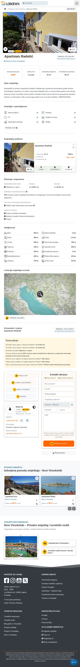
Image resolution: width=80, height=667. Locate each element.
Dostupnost (55, 169)
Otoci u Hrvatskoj (10, 635)
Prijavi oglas (59, 453)
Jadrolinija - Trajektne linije (51, 591)
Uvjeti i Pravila (9, 603)
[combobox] (35, 3)
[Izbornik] (76, 3)
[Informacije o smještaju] (36, 500)
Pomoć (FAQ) (47, 622)
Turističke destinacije (12, 616)
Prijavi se (46, 635)
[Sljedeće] (35, 485)
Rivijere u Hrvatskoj (11, 631)
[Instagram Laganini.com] (12, 580)
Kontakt (44, 615)
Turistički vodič (9, 620)
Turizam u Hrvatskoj (49, 598)
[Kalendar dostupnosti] (36, 503)
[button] (40, 294)
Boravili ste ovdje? (66, 57)
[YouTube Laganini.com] (19, 580)
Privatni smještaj (10, 627)
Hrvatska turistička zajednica (52, 583)
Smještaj (11, 9)
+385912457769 (12, 421)
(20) (30, 169)
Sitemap (19, 603)
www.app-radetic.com (14, 433)
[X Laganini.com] (25, 580)
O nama (44, 619)
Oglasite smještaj (49, 631)
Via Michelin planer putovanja (53, 594)
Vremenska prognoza (49, 580)
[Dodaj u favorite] (37, 478)
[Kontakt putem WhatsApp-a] (21, 420)
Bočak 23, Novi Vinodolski (15, 61)
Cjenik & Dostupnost (23, 382)
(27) (73, 49)
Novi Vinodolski (20, 9)
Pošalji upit (23, 375)
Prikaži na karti (17, 318)
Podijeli (72, 9)
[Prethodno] (8, 485)
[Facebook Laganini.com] (6, 580)
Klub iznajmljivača (50, 642)
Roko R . (11, 48)
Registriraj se (48, 638)
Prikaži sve (10, 128)
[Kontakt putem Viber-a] (27, 420)
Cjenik (41, 169)
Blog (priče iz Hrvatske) (12, 624)
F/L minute (68, 169)
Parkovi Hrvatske (48, 587)
